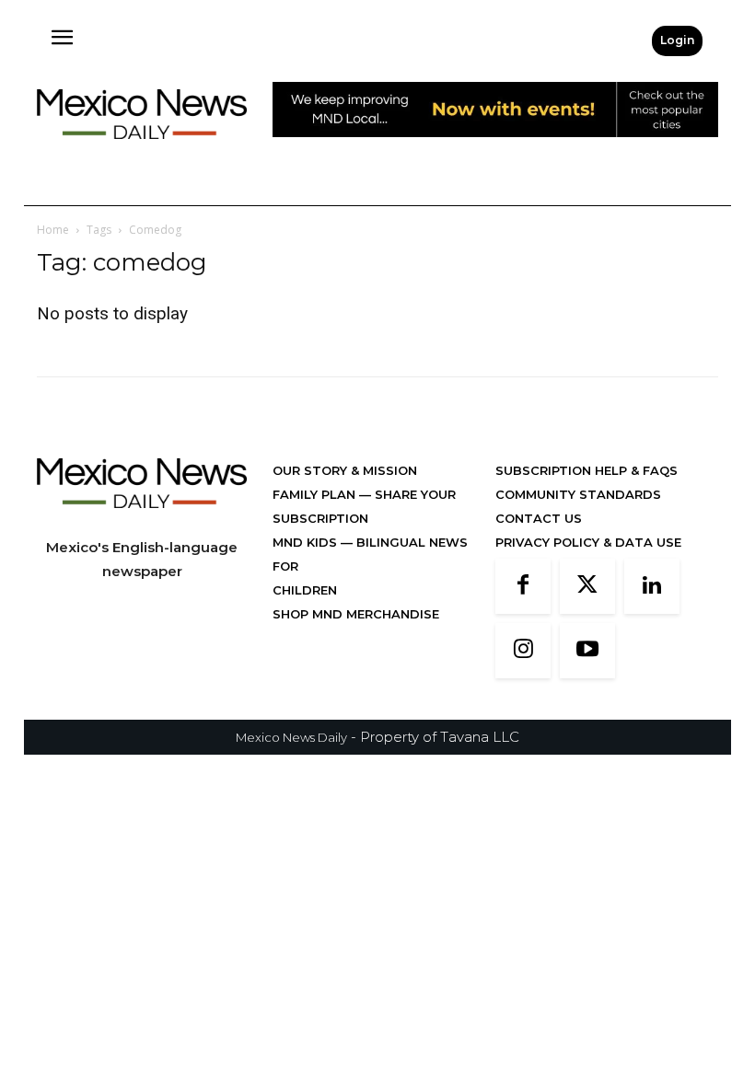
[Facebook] (523, 586)
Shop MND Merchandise (356, 614)
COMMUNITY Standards (578, 494)
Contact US (538, 518)
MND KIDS (307, 542)
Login (677, 40)
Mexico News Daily (291, 737)
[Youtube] (587, 650)
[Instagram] (523, 650)
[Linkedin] (652, 586)
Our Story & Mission (345, 470)
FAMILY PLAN (316, 494)
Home (53, 229)
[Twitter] (587, 586)
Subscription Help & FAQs (586, 470)
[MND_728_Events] (495, 151)
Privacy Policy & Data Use (588, 542)
